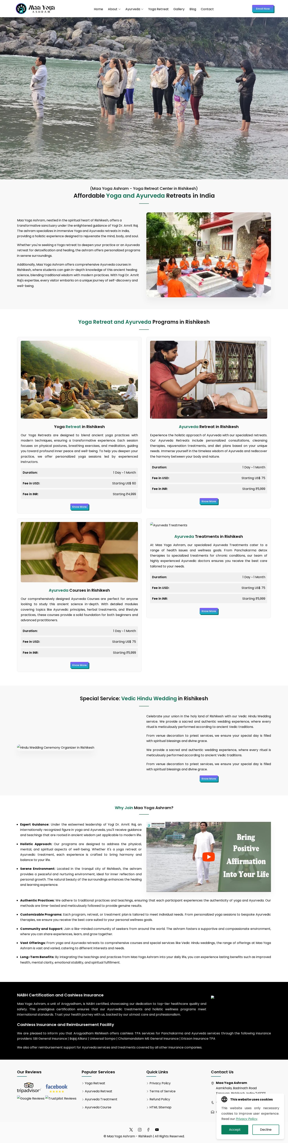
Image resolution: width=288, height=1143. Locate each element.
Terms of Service (162, 1091)
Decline (266, 1129)
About (112, 9)
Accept (235, 1129)
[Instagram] (140, 1130)
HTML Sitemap (160, 1107)
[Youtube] (157, 1130)
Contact (207, 9)
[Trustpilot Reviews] (60, 1098)
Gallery (179, 9)
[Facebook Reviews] (56, 1087)
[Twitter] (131, 1130)
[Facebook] (148, 1130)
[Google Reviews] (30, 1098)
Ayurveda (132, 9)
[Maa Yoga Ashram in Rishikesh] (35, 8)
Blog (192, 9)
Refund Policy (159, 1099)
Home (98, 9)
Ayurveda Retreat (98, 1091)
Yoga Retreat (158, 9)
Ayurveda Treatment (101, 1099)
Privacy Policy (160, 1083)
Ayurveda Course (98, 1107)
